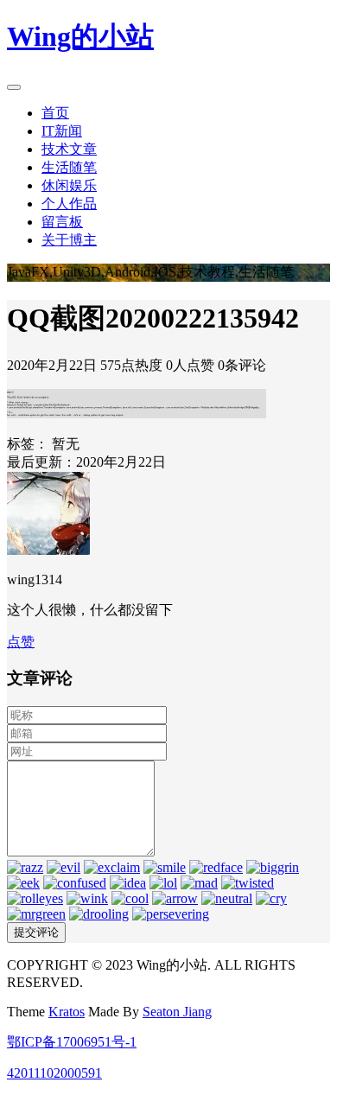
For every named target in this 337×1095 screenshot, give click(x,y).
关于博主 (69, 239)
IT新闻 (61, 131)
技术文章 (69, 149)
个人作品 (69, 203)
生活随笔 (69, 167)
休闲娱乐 (69, 185)
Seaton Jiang (177, 1011)
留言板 (62, 221)
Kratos (66, 1011)
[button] (21, 641)
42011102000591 (54, 1073)
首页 (55, 112)
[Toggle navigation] (14, 87)
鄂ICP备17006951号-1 (72, 1042)
